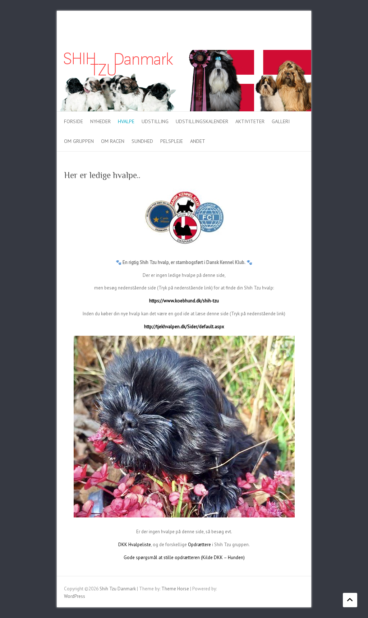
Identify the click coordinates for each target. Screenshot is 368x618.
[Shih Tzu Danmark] (184, 53)
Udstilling (155, 121)
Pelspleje (171, 141)
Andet (197, 141)
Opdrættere (199, 545)
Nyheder (100, 121)
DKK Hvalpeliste (134, 545)
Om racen (112, 141)
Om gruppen (79, 141)
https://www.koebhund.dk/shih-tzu (184, 301)
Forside (73, 121)
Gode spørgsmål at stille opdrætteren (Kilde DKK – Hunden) (184, 557)
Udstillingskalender (202, 121)
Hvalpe (126, 121)
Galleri (281, 121)
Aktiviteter (249, 121)
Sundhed (142, 141)
